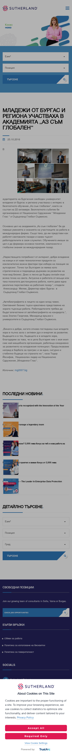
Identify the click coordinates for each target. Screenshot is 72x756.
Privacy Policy (25, 717)
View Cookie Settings (36, 743)
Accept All (36, 728)
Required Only (36, 736)
